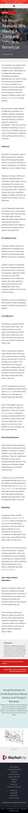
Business (5, 12)
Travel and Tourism (14, 787)
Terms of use (14, 798)
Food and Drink (14, 774)
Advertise (14, 793)
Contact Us (14, 795)
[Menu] (14, 6)
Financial (14, 772)
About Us (14, 790)
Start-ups (14, 784)
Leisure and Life (14, 777)
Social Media (14, 767)
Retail (14, 782)
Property (14, 779)
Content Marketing (14, 769)
